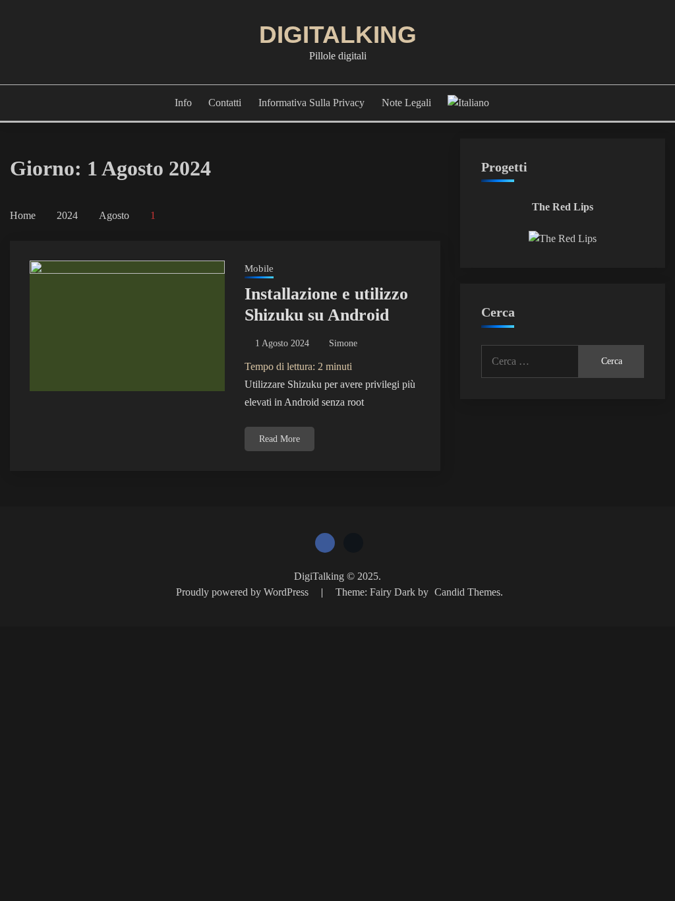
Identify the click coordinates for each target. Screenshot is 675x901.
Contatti (224, 102)
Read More (279, 439)
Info (183, 102)
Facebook (325, 543)
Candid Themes (467, 592)
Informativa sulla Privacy (311, 102)
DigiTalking (338, 34)
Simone (343, 343)
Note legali (406, 102)
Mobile (259, 268)
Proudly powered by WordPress (243, 592)
